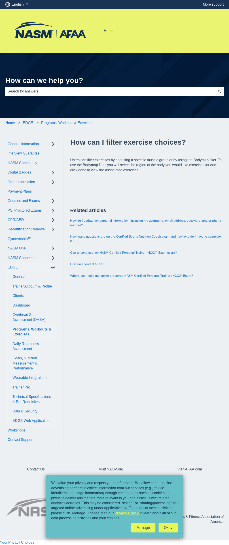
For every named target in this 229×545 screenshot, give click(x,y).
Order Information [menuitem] (21, 182)
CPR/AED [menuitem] (16, 220)
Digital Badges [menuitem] (19, 172)
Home (108, 31)
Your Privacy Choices (17, 542)
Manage (143, 528)
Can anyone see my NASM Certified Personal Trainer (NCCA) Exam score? (123, 252)
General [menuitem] (19, 277)
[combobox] (110, 91)
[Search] (219, 91)
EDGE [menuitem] (13, 267)
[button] (53, 144)
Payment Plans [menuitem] (20, 191)
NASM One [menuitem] (17, 248)
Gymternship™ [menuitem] (19, 239)
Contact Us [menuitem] (36, 469)
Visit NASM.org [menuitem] (111, 469)
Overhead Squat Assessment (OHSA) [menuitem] (29, 317)
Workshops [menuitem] (16, 430)
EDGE (28, 123)
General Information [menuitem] (23, 144)
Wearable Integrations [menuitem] (30, 378)
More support (213, 4)
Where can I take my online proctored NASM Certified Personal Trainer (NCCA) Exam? (131, 275)
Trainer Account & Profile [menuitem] (32, 286)
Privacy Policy (126, 513)
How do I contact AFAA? (87, 264)
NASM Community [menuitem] (22, 163)
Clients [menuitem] (18, 296)
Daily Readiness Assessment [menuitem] (26, 346)
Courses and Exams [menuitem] (24, 201)
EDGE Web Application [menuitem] (31, 421)
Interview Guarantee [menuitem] (24, 153)
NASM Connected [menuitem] (22, 258)
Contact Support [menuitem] (20, 440)
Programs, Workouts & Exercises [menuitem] (32, 331)
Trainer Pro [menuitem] (21, 387)
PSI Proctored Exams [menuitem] (25, 210)
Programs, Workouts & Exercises (67, 123)
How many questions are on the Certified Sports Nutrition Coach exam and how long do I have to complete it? (145, 239)
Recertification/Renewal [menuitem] (27, 229)
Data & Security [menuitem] (25, 411)
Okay (168, 528)
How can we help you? (44, 80)
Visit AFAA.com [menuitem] (189, 469)
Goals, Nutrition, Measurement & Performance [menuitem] (25, 363)
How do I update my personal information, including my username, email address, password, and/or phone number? (145, 223)
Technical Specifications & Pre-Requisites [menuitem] (32, 399)
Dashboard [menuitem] (21, 305)
